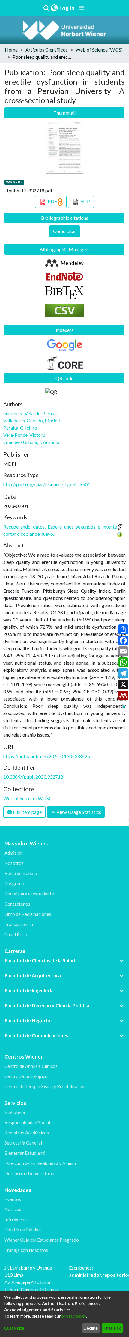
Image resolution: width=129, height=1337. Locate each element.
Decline (91, 1327)
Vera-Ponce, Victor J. (24, 435)
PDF (52, 201)
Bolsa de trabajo (20, 873)
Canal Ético (15, 934)
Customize (14, 1327)
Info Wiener (16, 1219)
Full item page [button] (27, 812)
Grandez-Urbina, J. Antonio (31, 442)
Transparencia (18, 924)
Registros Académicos (26, 1132)
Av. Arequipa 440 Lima (27, 1282)
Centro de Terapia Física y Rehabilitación (45, 1086)
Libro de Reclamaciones (27, 914)
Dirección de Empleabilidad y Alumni (40, 1163)
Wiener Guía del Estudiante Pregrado (41, 1240)
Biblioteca (14, 1112)
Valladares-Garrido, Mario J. (32, 420)
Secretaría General (23, 1142)
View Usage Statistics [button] (78, 812)
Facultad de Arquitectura (33, 975)
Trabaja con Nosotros (26, 1250)
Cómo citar (64, 231)
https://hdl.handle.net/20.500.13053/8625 (46, 756)
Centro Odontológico (26, 1076)
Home (11, 49)
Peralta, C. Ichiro (20, 427)
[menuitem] (54, 8)
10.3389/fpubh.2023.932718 (33, 776)
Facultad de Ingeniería (29, 990)
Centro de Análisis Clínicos (31, 1066)
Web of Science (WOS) (99, 49)
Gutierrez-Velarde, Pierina (30, 413)
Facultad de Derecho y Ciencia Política (47, 1005)
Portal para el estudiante (29, 893)
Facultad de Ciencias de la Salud (40, 960)
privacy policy (74, 1315)
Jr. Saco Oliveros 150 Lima (31, 1289)
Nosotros (14, 863)
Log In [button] (67, 8)
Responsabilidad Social (27, 1122)
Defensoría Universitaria (29, 1173)
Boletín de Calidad (22, 1229)
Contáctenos (17, 904)
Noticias (12, 1209)
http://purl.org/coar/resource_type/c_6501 (46, 484)
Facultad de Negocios (29, 1020)
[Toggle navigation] (81, 8)
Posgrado (14, 883)
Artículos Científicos (47, 49)
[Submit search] (46, 8)
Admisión (13, 853)
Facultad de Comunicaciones (36, 1035)
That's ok (112, 1327)
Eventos (12, 1199)
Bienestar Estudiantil (25, 1153)
